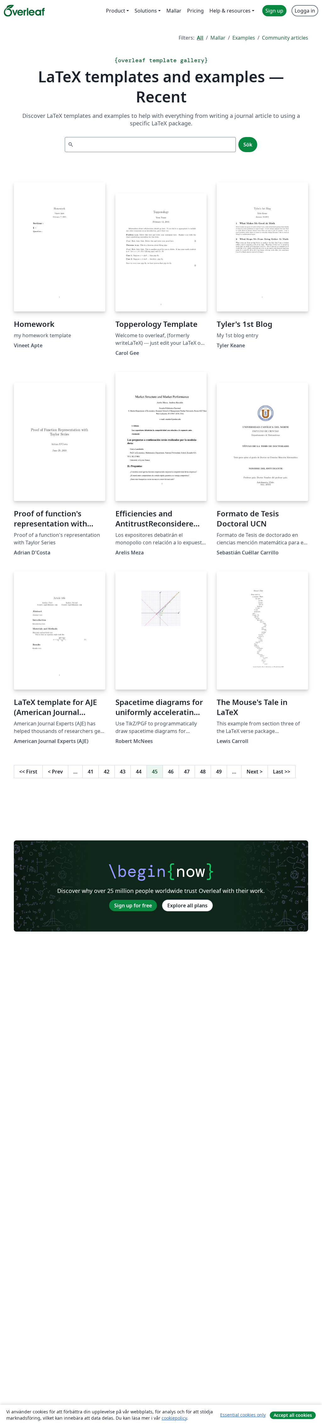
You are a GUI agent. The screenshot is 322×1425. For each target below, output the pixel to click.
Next (255, 771)
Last (281, 771)
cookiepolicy (174, 1418)
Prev (55, 771)
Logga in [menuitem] (305, 10)
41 (90, 771)
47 (187, 771)
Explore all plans (187, 905)
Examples (243, 37)
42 (106, 771)
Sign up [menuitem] (274, 10)
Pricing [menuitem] (195, 10)
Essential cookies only (243, 1415)
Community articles (285, 37)
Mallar (217, 37)
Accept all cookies (293, 1415)
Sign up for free (133, 905)
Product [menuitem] (115, 10)
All (200, 37)
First (28, 771)
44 (139, 771)
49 (219, 771)
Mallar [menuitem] (173, 10)
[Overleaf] (24, 10)
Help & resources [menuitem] (230, 10)
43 (122, 771)
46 (171, 771)
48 (203, 771)
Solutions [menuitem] (146, 10)
